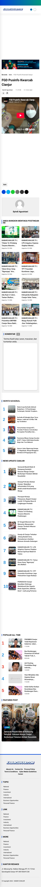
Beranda (4, 75)
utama (7, 727)
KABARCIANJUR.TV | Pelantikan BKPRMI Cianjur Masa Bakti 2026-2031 (10, 321)
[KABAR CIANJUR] (13, 11)
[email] (22, 192)
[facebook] (2, 2)
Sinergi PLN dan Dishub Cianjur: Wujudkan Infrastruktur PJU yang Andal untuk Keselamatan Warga (27, 486)
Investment (7, 792)
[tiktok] (16, 2)
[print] (17, 192)
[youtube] (13, 2)
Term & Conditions (11, 772)
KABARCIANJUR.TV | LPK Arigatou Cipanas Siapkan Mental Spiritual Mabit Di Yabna (30, 243)
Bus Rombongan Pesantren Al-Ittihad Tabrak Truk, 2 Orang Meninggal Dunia (31, 653)
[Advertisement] (20, 38)
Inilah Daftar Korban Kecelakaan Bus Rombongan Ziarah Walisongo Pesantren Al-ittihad (31, 689)
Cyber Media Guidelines (28, 772)
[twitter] (6, 2)
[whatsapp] (13, 192)
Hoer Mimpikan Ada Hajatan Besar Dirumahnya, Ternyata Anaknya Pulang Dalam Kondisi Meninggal (31, 677)
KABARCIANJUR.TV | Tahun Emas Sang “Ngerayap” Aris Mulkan (10, 269)
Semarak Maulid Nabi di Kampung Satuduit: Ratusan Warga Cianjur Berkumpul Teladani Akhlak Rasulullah (27, 471)
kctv (10, 75)
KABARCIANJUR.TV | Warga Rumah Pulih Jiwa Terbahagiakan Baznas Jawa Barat (30, 321)
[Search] (38, 3)
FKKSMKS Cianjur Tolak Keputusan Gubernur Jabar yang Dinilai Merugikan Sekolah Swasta (31, 641)
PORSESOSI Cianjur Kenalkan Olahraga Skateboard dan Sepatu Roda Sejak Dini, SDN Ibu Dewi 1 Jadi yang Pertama (27, 586)
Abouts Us (9, 769)
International (7, 798)
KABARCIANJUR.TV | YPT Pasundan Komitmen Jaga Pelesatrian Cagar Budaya (30, 269)
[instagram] (9, 2)
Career (20, 774)
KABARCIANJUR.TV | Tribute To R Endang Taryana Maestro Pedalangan (10, 243)
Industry (6, 795)
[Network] (31, 10)
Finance (6, 789)
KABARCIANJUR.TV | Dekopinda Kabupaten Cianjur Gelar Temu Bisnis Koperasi (30, 295)
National (6, 786)
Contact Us (19, 769)
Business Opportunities (10, 800)
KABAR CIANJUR (19, 881)
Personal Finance (9, 803)
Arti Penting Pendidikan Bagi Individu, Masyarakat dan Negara (30, 665)
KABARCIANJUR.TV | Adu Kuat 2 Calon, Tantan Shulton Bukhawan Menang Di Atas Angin (10, 295)
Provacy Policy (29, 769)
